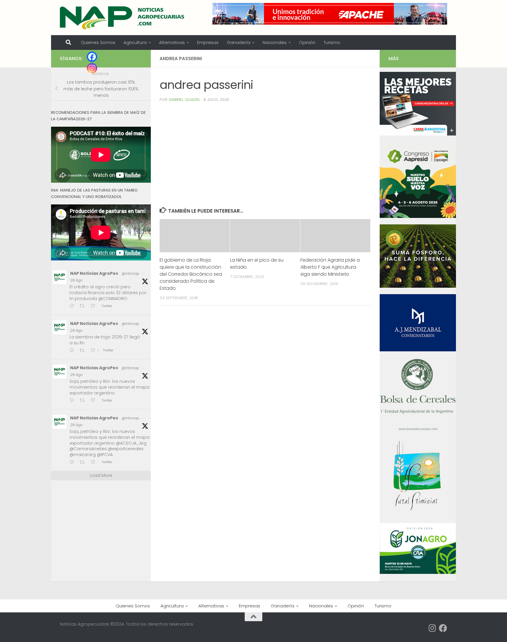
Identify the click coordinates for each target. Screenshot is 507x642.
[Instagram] (92, 68)
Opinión (307, 42)
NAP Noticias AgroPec (94, 273)
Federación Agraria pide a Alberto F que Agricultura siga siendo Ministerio (330, 267)
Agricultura (135, 42)
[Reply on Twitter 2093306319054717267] (73, 351)
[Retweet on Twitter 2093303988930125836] (83, 463)
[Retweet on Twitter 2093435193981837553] (83, 307)
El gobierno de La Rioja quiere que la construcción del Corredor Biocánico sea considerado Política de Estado (191, 274)
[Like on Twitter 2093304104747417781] (94, 401)
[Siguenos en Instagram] (432, 628)
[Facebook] (92, 57)
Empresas (208, 42)
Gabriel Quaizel (184, 99)
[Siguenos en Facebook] (443, 628)
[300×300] (418, 216)
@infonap (130, 273)
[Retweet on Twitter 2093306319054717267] (83, 351)
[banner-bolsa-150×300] (418, 430)
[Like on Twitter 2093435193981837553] (94, 307)
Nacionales (275, 42)
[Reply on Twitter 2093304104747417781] (73, 401)
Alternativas (172, 42)
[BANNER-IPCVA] (418, 134)
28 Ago (76, 280)
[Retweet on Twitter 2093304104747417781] (83, 401)
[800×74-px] (329, 14)
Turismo (332, 42)
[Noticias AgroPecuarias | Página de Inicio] (123, 17)
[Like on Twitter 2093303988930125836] (94, 463)
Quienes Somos (98, 42)
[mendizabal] (418, 350)
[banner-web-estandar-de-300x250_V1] (418, 286)
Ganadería (238, 42)
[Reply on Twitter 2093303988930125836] (73, 463)
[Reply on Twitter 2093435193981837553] (73, 307)
